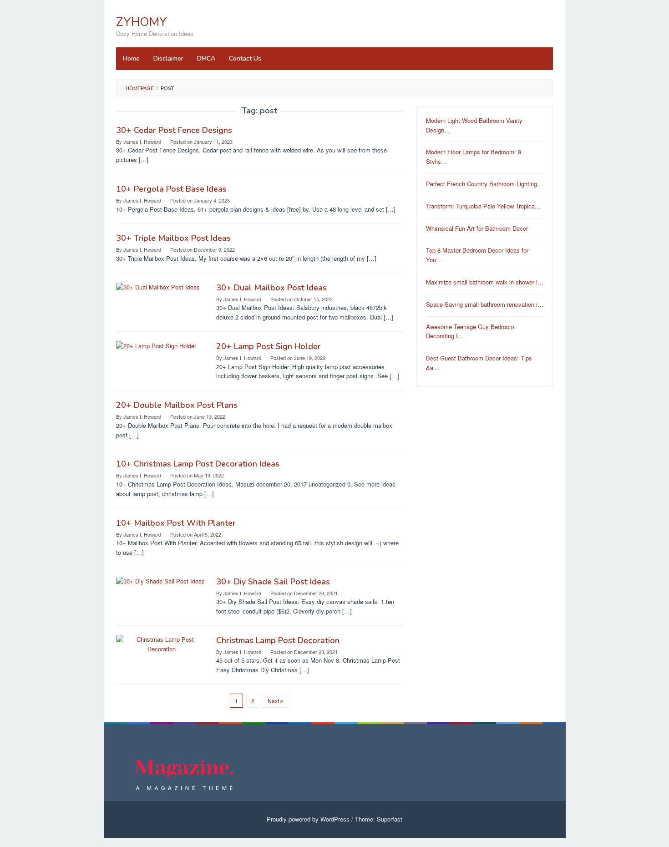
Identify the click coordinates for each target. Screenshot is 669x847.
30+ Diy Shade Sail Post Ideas (273, 581)
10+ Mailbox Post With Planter (176, 522)
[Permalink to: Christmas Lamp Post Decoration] (161, 643)
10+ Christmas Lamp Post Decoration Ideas (197, 463)
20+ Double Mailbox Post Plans (177, 405)
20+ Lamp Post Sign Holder (268, 346)
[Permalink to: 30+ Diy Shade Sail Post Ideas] (160, 580)
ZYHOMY (141, 22)
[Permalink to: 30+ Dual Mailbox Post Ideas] (158, 286)
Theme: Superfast (378, 819)
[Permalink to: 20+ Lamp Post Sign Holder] (156, 345)
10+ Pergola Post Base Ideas (171, 188)
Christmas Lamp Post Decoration (278, 640)
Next (273, 701)
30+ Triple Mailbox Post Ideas (173, 238)
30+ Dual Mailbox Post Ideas (271, 287)
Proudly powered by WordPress (308, 819)
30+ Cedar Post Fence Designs (174, 130)
